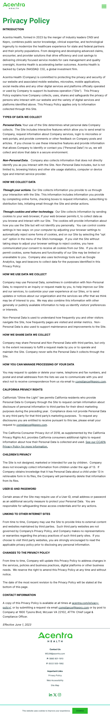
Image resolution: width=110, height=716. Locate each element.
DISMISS (80, 711)
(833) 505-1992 (56, 663)
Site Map (55, 685)
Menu (104, 6)
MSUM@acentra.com (55, 653)
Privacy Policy (55, 675)
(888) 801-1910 (56, 658)
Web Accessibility (55, 680)
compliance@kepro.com (90, 381)
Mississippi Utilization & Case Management (14, 6)
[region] (55, 710)
